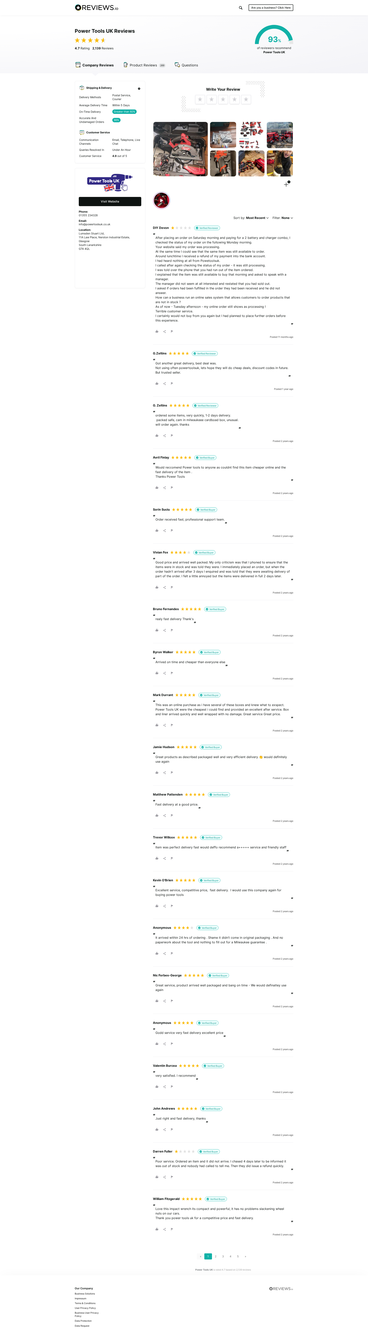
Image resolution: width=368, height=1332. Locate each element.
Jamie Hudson (163, 747)
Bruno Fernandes (166, 609)
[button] (240, 7)
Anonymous (162, 928)
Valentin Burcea (165, 1066)
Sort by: (249, 218)
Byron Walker (163, 652)
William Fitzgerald (166, 1199)
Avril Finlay (161, 457)
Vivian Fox (160, 552)
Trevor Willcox (164, 837)
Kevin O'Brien (163, 880)
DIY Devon (161, 228)
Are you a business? (271, 7)
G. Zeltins (160, 405)
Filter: (281, 218)
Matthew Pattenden (168, 794)
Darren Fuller (162, 1151)
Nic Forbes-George (167, 975)
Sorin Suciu (161, 509)
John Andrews (164, 1108)
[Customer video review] (161, 200)
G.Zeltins (160, 353)
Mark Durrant (163, 695)
